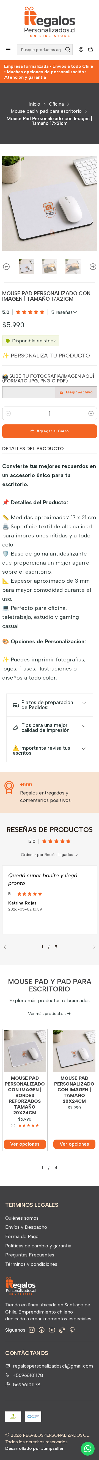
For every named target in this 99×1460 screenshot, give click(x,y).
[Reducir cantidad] (8, 413)
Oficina (56, 104)
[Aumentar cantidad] (91, 413)
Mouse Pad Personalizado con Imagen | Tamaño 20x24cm (74, 1089)
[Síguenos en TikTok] (62, 1330)
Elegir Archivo (79, 392)
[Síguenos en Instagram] (31, 1330)
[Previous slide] (6, 266)
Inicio (34, 104)
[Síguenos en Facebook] (41, 1330)
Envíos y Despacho (26, 1227)
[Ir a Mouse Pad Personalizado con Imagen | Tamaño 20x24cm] (74, 1051)
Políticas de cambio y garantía (38, 1245)
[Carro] (90, 50)
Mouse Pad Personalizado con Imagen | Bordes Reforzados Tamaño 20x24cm (25, 1095)
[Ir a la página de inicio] (49, 21)
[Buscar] (68, 49)
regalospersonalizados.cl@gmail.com (53, 1366)
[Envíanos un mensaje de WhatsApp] (88, 1449)
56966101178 (26, 1384)
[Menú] (8, 50)
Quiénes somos (21, 1218)
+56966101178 (28, 1375)
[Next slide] (93, 266)
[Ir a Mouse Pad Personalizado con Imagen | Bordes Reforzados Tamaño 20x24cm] (25, 1051)
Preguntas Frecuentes (29, 1255)
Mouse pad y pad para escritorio (46, 111)
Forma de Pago (21, 1236)
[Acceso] (81, 50)
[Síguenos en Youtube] (52, 1330)
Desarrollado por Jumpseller (34, 1448)
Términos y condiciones (31, 1264)
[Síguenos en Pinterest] (71, 1330)
